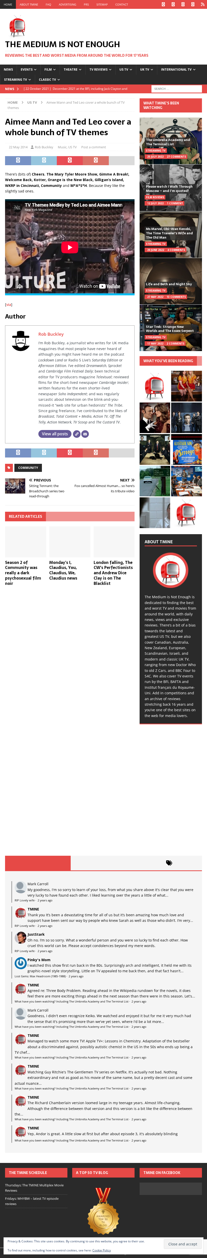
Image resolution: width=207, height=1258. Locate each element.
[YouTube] (192, 4)
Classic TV (47, 79)
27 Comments (176, 156)
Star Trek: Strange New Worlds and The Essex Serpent (170, 329)
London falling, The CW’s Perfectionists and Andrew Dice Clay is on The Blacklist (113, 573)
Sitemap (102, 4)
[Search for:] (176, 88)
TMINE (33, 909)
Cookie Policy (101, 1250)
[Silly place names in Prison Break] (155, 481)
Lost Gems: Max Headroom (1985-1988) (40, 976)
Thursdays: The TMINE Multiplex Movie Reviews (34, 1188)
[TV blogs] (103, 1215)
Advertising (67, 4)
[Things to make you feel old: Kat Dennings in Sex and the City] (186, 386)
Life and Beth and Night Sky (169, 284)
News (8, 69)
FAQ (48, 4)
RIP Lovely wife (25, 900)
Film (48, 69)
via (8, 304)
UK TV (144, 69)
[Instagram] (182, 4)
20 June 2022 (155, 250)
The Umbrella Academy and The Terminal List (168, 142)
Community (28, 468)
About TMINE (29, 4)
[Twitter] (173, 4)
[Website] (77, 434)
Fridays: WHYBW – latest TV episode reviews (32, 1201)
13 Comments (176, 297)
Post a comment (93, 147)
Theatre (70, 69)
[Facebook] (163, 4)
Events (27, 69)
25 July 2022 (155, 156)
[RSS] (202, 4)
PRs (86, 4)
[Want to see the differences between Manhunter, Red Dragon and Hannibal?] (155, 512)
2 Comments (175, 343)
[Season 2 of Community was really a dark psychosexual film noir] (25, 541)
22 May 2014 (18, 147)
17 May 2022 (155, 343)
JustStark (36, 934)
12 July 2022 (155, 203)
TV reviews (98, 69)
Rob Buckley (44, 147)
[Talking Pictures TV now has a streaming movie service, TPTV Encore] (186, 449)
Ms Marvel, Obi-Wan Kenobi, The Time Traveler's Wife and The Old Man (169, 233)
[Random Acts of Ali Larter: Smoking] (155, 386)
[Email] (85, 434)
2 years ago (45, 900)
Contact (121, 4)
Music (62, 147)
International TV (176, 69)
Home (8, 4)
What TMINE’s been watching (161, 105)
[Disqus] (70, 655)
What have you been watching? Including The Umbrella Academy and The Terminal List (71, 1001)
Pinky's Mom (39, 959)
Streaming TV (15, 79)
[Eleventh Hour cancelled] (186, 512)
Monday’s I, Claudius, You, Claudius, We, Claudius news (63, 570)
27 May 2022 (155, 297)
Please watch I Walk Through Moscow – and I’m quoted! (169, 188)
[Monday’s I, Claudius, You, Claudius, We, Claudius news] (69, 541)
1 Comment (175, 203)
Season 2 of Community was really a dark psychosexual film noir (23, 573)
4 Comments (176, 250)
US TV (123, 69)
